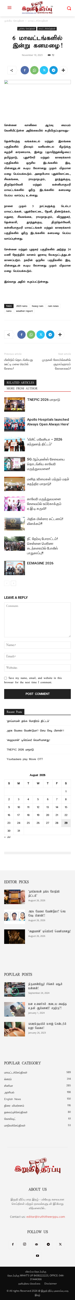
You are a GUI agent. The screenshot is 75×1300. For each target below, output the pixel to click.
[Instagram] (24, 1245)
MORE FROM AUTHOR (22, 388)
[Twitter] (44, 70)
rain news (53, 305)
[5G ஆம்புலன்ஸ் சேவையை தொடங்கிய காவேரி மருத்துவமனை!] (14, 464)
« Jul (7, 837)
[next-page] (13, 583)
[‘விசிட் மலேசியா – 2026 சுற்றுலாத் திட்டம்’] (14, 444)
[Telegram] (53, 70)
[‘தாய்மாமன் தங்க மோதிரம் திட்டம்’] (14, 897)
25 (28, 823)
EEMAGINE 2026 (40, 563)
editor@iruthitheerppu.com (45, 1217)
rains (8, 310)
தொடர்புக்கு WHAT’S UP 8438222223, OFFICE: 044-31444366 (36, 1277)
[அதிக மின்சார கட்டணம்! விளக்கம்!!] (14, 524)
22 (66, 815)
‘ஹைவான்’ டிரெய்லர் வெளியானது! (28, 740)
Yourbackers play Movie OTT (25, 759)
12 (38, 807)
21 (57, 815)
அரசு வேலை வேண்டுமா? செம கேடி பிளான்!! (35, 731)
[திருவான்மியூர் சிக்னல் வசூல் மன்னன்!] (14, 989)
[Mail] (36, 1245)
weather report (24, 310)
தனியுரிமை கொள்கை (29, 1283)
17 (18, 815)
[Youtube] (37, 1256)
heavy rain (37, 305)
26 (38, 823)
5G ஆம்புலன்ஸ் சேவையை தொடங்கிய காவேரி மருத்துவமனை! (46, 464)
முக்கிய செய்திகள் (14, 20)
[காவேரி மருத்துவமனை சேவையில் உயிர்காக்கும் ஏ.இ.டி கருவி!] (14, 504)
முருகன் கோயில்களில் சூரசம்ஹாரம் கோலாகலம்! (56, 364)
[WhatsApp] (34, 70)
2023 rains (21, 305)
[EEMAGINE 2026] (14, 568)
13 (47, 807)
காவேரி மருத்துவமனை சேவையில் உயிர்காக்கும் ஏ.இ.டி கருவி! (44, 504)
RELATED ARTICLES (20, 383)
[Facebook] (25, 70)
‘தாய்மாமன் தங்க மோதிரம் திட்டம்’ (29, 721)
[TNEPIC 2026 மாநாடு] (14, 404)
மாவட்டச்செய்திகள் (38, 20)
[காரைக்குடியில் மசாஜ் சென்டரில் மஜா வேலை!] (14, 1029)
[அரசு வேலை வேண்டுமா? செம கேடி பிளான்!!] (14, 917)
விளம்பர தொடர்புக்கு (35, 1271)
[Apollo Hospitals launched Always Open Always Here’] (14, 424)
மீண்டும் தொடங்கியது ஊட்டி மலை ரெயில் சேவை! (18, 364)
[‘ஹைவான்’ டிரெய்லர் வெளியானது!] (14, 936)
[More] (63, 70)
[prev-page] (6, 583)
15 (66, 807)
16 (9, 815)
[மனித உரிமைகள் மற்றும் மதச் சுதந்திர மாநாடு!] (14, 484)
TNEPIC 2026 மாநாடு (43, 400)
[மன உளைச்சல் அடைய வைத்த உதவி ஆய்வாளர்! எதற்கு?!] (14, 1009)
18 (28, 815)
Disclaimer (50, 1283)
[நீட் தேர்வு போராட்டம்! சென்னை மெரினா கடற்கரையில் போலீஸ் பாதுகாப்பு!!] (14, 543)
